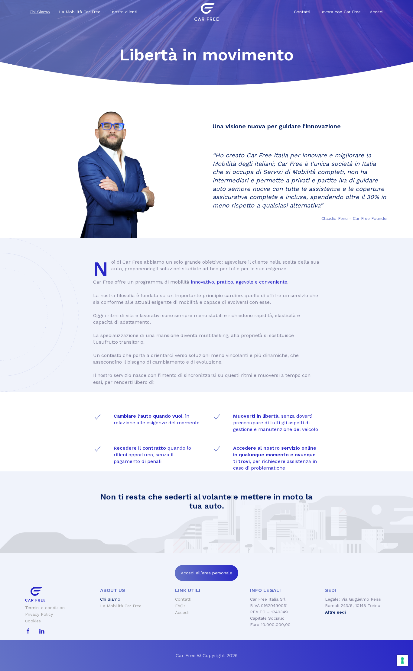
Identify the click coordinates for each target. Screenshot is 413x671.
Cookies (33, 620)
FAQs (180, 605)
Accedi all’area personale (206, 572)
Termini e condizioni (45, 607)
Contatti (302, 11)
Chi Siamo (40, 11)
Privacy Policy (39, 614)
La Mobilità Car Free (79, 11)
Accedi (376, 11)
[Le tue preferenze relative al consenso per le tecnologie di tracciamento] (402, 660)
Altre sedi (335, 612)
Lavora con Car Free (340, 11)
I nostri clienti (123, 11)
